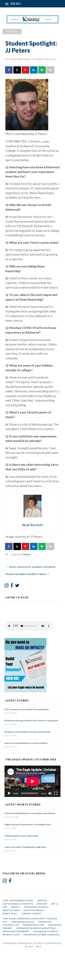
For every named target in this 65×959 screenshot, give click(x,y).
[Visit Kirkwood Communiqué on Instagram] (7, 586)
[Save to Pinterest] (25, 70)
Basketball (10, 913)
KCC (5, 922)
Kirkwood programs (16, 931)
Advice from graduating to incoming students (26, 743)
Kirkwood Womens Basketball (36, 928)
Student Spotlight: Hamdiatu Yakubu (25, 574)
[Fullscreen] (56, 793)
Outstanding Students (18, 904)
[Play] (9, 793)
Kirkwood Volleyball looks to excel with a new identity (30, 813)
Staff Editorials (33, 910)
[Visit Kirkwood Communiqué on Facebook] (11, 586)
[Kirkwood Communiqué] (32, 19)
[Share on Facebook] (9, 70)
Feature (12, 31)
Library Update (31, 913)
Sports (15, 907)
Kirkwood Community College (37, 918)
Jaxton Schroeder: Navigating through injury (26, 847)
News (29, 900)
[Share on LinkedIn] (34, 70)
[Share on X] (17, 70)
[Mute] (50, 793)
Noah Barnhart (20, 59)
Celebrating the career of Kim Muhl (21, 835)
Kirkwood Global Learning (41, 934)
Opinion (42, 900)
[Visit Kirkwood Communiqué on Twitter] (17, 586)
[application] (32, 781)
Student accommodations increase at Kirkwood (28, 731)
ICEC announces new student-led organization (27, 709)
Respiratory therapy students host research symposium (31, 720)
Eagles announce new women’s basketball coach (28, 824)
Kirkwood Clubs (33, 925)
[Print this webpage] (50, 70)
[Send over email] (42, 70)
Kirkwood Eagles (23, 922)
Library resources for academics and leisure (32, 566)
